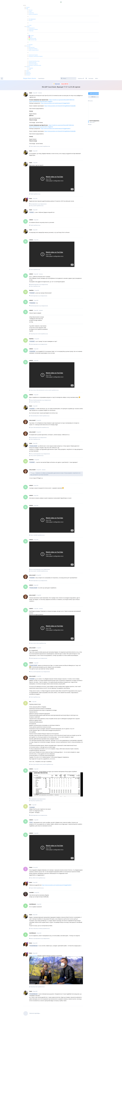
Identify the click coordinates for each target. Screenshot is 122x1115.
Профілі (28, 26)
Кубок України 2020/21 (34, 50)
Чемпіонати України (33, 55)
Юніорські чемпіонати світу (35, 65)
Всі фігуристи (32, 28)
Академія (31, 68)
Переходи (31, 30)
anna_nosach (34, 446)
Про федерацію (32, 19)
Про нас (30, 10)
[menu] (24, 5)
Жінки (31, 37)
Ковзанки (28, 72)
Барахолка (28, 73)
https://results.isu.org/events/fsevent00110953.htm (61, 99)
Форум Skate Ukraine (29, 78)
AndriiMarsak (34, 945)
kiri (32, 822)
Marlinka (33, 303)
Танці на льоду (33, 38)
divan (32, 212)
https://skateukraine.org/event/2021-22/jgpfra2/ (41, 126)
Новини (28, 7)
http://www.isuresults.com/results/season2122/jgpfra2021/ (55, 103)
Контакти (28, 75)
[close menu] (25, 5)
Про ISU (30, 20)
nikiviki (33, 293)
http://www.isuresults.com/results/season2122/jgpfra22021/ (56, 128)
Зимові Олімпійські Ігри (34, 61)
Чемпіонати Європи (33, 64)
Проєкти (28, 66)
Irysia (33, 473)
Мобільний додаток (33, 14)
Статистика (31, 12)
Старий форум (41, 78)
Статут (30, 11)
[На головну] (2, 78)
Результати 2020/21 (33, 48)
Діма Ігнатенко (33, 955)
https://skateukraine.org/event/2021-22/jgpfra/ (40, 101)
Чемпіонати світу (32, 62)
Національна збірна (33, 29)
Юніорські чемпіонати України (36, 56)
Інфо (27, 8)
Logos (30, 25)
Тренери (31, 44)
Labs (30, 69)
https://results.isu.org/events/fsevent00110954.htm (61, 125)
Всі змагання (31, 47)
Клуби (27, 70)
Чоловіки (32, 35)
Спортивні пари (33, 39)
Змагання (28, 46)
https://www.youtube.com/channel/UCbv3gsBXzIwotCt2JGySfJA (60, 106)
